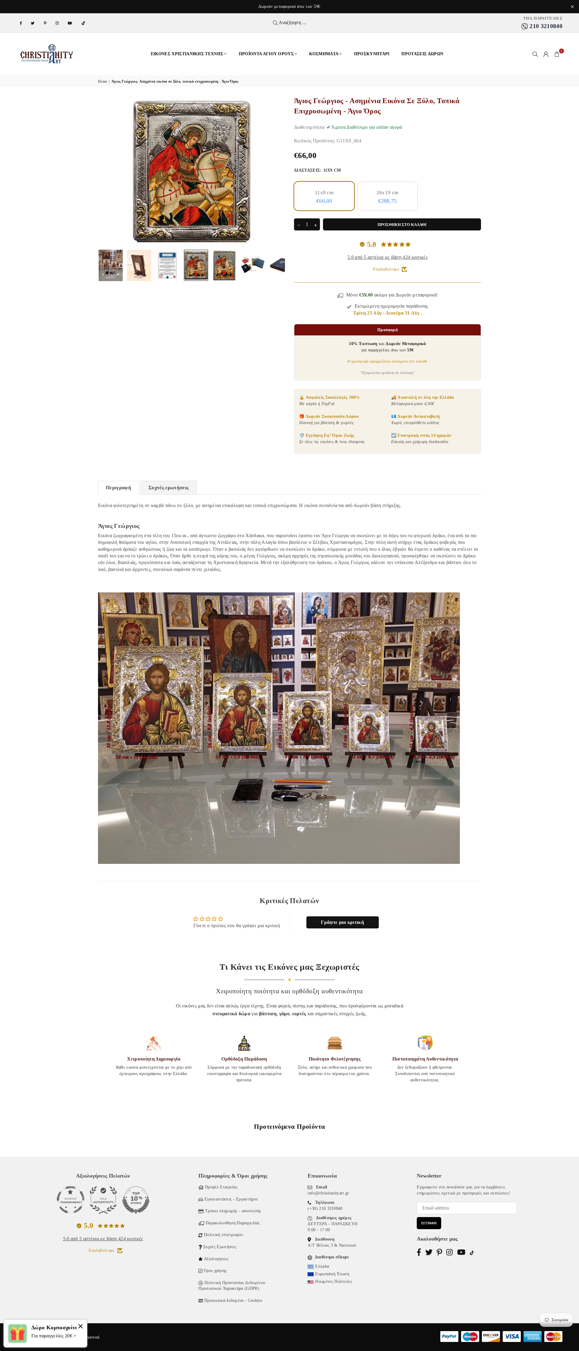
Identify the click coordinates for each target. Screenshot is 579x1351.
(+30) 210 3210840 (325, 1208)
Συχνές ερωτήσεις (168, 487)
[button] (557, 54)
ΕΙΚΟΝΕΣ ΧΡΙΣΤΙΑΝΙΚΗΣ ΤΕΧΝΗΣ (187, 54)
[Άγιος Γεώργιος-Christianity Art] (139, 265)
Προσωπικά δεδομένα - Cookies (233, 1300)
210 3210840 (545, 26)
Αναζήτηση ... (292, 22)
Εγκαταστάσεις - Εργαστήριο (231, 1199)
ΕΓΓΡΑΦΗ (429, 1223)
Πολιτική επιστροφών (223, 1234)
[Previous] (106, 171)
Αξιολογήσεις (216, 1259)
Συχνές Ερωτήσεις (219, 1247)
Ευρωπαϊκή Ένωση (332, 1274)
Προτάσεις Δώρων (422, 54)
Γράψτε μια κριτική (342, 922)
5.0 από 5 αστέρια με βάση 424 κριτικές (387, 257)
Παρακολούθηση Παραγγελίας (233, 1223)
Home (102, 81)
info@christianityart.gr (328, 1193)
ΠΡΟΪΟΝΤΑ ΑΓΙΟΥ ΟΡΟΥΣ (266, 54)
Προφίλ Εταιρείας (221, 1187)
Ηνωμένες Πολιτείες (333, 1281)
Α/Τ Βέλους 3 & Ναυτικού (332, 1245)
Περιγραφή (118, 487)
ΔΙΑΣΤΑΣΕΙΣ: (317, 170)
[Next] (276, 171)
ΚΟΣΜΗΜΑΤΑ (323, 54)
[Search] (535, 54)
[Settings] (546, 54)
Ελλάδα (322, 1266)
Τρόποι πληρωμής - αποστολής (233, 1211)
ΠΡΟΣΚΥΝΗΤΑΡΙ (372, 54)
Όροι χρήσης (215, 1270)
